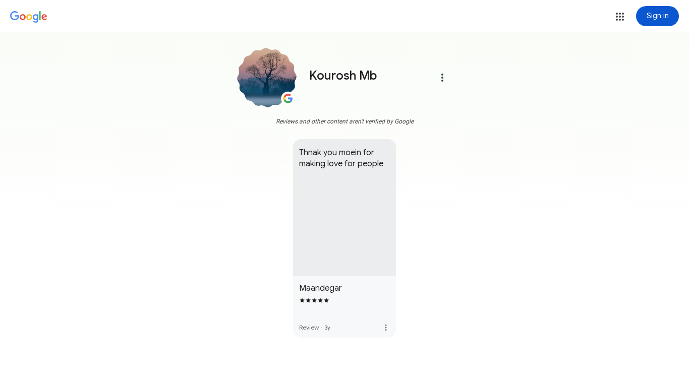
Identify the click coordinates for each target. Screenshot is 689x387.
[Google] (28, 17)
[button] (620, 17)
